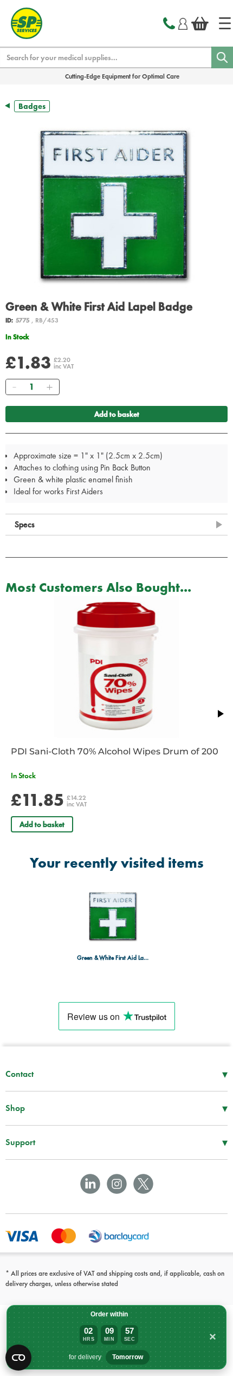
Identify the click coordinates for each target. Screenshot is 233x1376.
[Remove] (14, 387)
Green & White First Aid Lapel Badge (113, 958)
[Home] (224, 23)
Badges (32, 106)
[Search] (222, 57)
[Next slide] (220, 713)
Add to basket (116, 414)
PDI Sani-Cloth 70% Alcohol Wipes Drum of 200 (114, 751)
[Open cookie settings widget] (18, 1358)
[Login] (182, 22)
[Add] (49, 387)
